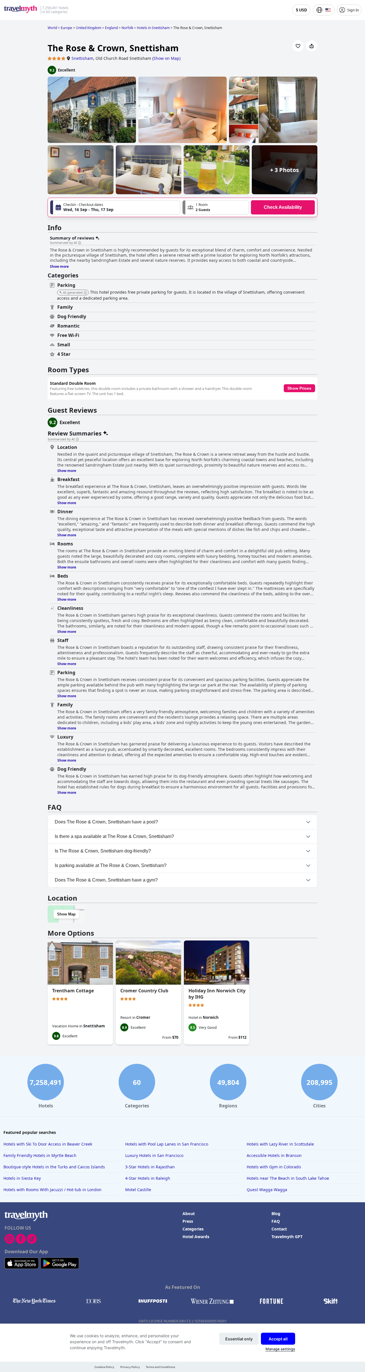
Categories (193, 1229)
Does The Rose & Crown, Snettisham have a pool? (106, 821)
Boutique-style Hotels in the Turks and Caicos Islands (54, 1166)
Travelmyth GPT (287, 1236)
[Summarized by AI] (79, 243)
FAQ (275, 1221)
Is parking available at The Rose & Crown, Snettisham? (111, 865)
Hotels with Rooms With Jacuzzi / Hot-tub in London (52, 1189)
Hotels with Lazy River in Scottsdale (280, 1144)
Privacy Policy (130, 1367)
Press (187, 1221)
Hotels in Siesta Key (22, 1178)
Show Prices (299, 388)
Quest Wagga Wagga (267, 1189)
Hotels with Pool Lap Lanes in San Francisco (166, 1144)
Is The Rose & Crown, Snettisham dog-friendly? (103, 850)
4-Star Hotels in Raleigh (147, 1178)
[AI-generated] (85, 292)
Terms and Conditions (160, 1367)
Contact (279, 1229)
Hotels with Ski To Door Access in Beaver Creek (47, 1144)
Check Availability (283, 207)
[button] (215, 207)
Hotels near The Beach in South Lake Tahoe (288, 1178)
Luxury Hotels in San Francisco (154, 1155)
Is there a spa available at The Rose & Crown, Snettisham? (114, 836)
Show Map (66, 914)
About (188, 1213)
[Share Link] (311, 46)
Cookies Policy (104, 1367)
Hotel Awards (195, 1236)
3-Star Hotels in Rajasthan (150, 1166)
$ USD (301, 10)
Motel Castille (138, 1189)
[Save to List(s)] (298, 46)
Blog (275, 1213)
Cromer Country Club (144, 990)
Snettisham (82, 58)
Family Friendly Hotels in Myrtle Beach (39, 1155)
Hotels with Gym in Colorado (274, 1166)
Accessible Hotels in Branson (274, 1155)
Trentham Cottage (73, 990)
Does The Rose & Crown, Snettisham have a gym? (106, 880)
